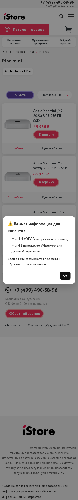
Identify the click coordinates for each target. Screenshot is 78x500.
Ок (65, 276)
